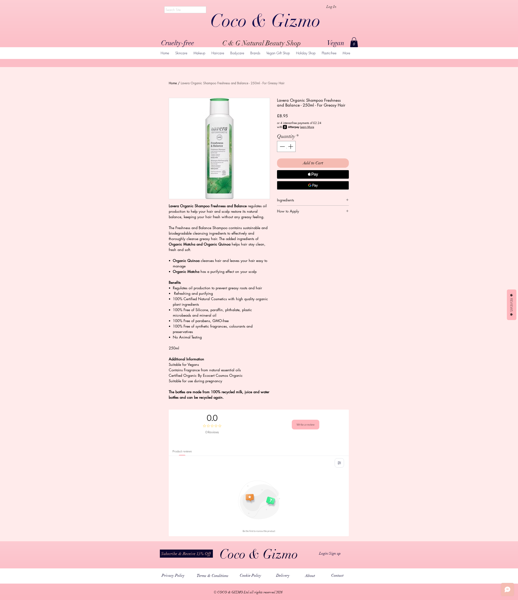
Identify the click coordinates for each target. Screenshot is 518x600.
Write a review (305, 424)
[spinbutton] (286, 146)
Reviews (512, 305)
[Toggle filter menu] (339, 463)
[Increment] (291, 146)
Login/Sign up (330, 553)
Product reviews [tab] (182, 451)
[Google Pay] (313, 185)
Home (173, 83)
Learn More (307, 127)
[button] (354, 42)
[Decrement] (282, 146)
